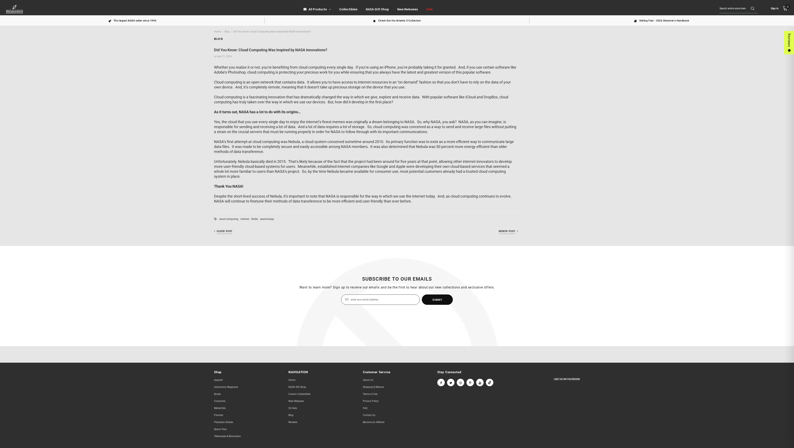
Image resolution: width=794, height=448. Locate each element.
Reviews (789, 40)
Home (217, 31)
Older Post (224, 231)
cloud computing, (229, 219)
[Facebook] (441, 382)
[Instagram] (460, 382)
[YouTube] (480, 382)
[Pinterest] (470, 382)
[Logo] (15, 9)
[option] (132, 20)
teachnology (267, 219)
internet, (245, 219)
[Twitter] (450, 382)
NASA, (255, 219)
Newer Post (507, 231)
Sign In (774, 8)
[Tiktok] (489, 382)
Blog (227, 31)
